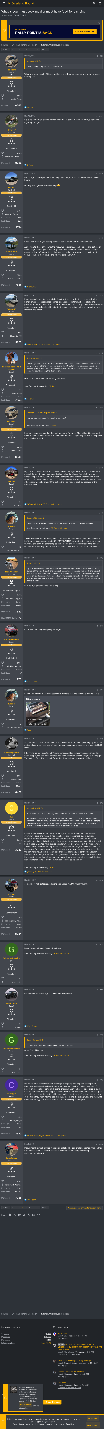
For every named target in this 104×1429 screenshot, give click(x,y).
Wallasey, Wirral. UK (13, 214)
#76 (101, 945)
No (20, 843)
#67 (101, 408)
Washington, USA (14, 666)
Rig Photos (62, 1333)
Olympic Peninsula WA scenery (71, 1372)
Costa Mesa (17, 393)
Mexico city (17, 982)
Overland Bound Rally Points (69, 1354)
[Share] (97, 56)
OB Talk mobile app (59, 528)
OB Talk (52, 386)
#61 (101, 56)
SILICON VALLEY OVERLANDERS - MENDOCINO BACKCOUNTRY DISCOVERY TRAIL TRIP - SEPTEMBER (80, 1346)
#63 (101, 174)
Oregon (18, 1027)
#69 (101, 513)
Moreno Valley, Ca (14, 598)
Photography (63, 1338)
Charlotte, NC (16, 336)
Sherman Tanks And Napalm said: (41, 413)
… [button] (33, 49)
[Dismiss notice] (98, 23)
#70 (101, 558)
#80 (101, 1144)
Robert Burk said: (34, 1040)
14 (37, 49)
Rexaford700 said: (34, 518)
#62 (101, 116)
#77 (101, 990)
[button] (4, 3)
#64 (101, 238)
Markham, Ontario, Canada (16, 157)
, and (43, 344)
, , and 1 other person (47, 1135)
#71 (101, 626)
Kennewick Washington (15, 1185)
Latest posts (62, 1327)
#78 (101, 1035)
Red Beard (8, 15)
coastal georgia (15, 1120)
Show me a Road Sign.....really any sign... (75, 1360)
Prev (6, 49)
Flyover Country (15, 278)
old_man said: (32, 61)
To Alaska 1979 (64, 1383)
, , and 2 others (44, 504)
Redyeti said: (32, 563)
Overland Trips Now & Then (69, 1388)
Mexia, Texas (16, 99)
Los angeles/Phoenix (14, 921)
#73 (101, 739)
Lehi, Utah (17, 505)
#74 (101, 803)
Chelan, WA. (16, 779)
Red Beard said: (33, 358)
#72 (101, 690)
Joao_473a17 (46, 1343)
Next (44, 49)
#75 (101, 880)
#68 (101, 468)
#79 (101, 1080)
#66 (101, 353)
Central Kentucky (14, 550)
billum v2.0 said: (33, 808)
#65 (101, 295)
